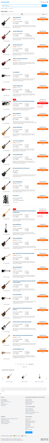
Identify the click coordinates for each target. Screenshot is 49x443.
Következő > (31, 364)
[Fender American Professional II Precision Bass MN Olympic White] (7, 212)
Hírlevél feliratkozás (5, 419)
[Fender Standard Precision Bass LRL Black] (7, 325)
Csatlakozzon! (29, 432)
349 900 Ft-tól (42, 168)
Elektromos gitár (24, 381)
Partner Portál (28, 418)
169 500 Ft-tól (42, 31)
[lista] (22, 14)
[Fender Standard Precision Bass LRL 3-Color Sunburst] (7, 311)
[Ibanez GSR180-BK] (7, 21)
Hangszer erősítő (28, 404)
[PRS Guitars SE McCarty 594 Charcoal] (7, 171)
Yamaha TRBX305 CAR (18, 85)
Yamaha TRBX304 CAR (18, 31)
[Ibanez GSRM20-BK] (7, 228)
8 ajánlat (42, 48)
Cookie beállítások (4, 423)
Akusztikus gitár (9, 381)
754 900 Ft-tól (42, 211)
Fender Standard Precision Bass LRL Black (22, 321)
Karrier (2, 402)
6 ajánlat (42, 256)
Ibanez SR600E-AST (17, 113)
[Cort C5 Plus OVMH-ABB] (7, 144)
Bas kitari (25, 435)
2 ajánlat (42, 75)
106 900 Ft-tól (42, 294)
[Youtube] (47, 439)
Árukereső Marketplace (30, 422)
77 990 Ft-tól (43, 224)
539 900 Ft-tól (42, 127)
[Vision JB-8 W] (7, 199)
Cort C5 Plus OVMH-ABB (18, 140)
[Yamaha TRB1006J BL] (7, 131)
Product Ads (27, 423)
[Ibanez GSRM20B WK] (7, 270)
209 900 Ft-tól (42, 308)
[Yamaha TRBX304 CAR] (7, 35)
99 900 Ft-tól (43, 44)
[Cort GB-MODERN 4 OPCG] (7, 352)
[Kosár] (45, 2)
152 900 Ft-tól (42, 140)
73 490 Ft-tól (43, 17)
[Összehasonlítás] (43, 2)
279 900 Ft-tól (42, 349)
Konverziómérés (28, 429)
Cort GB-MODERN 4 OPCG (18, 349)
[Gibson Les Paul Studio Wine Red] (7, 62)
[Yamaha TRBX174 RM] (7, 48)
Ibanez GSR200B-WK (17, 294)
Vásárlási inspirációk (5, 421)
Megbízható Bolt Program (30, 421)
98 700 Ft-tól (43, 238)
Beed (26, 428)
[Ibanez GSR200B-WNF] (7, 185)
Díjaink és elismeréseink (6, 401)
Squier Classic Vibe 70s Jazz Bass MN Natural (23, 335)
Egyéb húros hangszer (39, 381)
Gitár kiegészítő (28, 402)
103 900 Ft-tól (42, 101)
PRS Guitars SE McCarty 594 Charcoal (21, 168)
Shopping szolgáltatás (29, 427)
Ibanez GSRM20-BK (17, 224)
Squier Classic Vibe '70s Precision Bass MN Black (23, 253)
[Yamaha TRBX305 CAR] (7, 89)
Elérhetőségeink (4, 400)
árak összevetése (42, 19)
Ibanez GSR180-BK (17, 17)
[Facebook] (42, 439)
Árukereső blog (4, 404)
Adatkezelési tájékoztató (6, 438)
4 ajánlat (42, 158)
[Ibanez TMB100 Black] (7, 242)
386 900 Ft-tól (42, 154)
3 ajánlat (42, 62)
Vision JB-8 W (16, 195)
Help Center (27, 419)
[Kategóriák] (41, 2)
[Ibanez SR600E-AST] (7, 117)
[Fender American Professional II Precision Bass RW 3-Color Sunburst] (7, 284)
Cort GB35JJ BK (16, 72)
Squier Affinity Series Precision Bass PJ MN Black (23, 101)
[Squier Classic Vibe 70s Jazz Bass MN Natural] (7, 339)
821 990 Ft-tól (42, 209)
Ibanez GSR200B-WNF (17, 181)
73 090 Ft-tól (43, 267)
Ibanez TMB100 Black (17, 238)
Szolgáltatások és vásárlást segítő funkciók (9, 418)
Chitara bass (18, 435)
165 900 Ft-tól (42, 253)
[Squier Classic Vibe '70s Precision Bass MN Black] (7, 257)
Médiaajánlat (28, 424)
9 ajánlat (42, 34)
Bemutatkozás (4, 399)
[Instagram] (44, 439)
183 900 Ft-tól (42, 85)
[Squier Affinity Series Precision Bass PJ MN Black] (7, 103)
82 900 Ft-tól (43, 72)
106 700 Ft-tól (42, 181)
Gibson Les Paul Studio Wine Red (20, 58)
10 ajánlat (42, 241)
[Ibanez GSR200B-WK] (7, 298)
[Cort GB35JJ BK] (7, 75)
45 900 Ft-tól (43, 195)
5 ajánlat (42, 104)
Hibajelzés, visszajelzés (5, 422)
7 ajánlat (42, 144)
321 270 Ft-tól (42, 113)
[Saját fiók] (47, 2)
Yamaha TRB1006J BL (17, 127)
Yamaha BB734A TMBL (18, 154)
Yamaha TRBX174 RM (17, 44)
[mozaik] (24, 14)
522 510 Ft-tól (42, 58)
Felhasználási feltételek (16, 438)
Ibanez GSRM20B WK (17, 267)
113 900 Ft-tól (42, 99)
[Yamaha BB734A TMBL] (7, 158)
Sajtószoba (3, 405)
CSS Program (28, 425)
